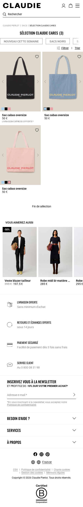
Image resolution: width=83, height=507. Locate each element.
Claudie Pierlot (11, 25)
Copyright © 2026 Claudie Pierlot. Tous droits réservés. (41, 477)
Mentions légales (55, 472)
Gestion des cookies (32, 472)
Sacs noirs (58, 41)
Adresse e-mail (16, 395)
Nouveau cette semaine (21, 41)
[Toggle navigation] (77, 5)
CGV (15, 469)
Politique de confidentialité (35, 469)
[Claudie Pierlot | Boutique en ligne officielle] (21, 5)
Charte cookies (61, 469)
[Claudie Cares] (41, 493)
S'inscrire (74, 395)
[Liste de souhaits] (37, 57)
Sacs (24, 25)
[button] (63, 5)
